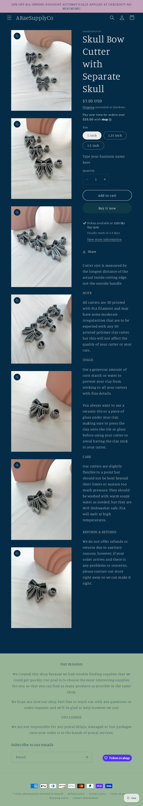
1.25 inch (115, 135)
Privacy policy (97, 793)
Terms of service (120, 793)
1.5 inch (93, 145)
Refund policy (76, 793)
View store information (104, 239)
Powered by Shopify (51, 793)
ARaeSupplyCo (30, 793)
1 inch (92, 135)
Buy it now (107, 208)
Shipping (88, 107)
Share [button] (92, 251)
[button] (9, 18)
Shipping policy (59, 797)
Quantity (89, 170)
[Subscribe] (86, 757)
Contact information (85, 797)
